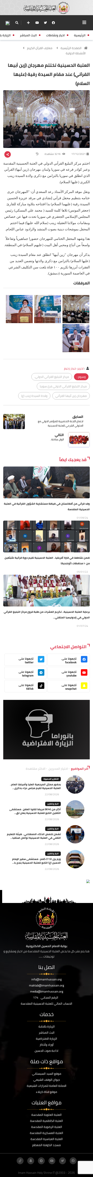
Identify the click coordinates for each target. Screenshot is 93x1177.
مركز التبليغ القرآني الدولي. (51, 377)
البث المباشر (47, 1032)
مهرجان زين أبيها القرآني (71, 396)
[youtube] (37, 23)
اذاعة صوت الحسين (46, 1051)
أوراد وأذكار (47, 1044)
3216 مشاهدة (53, 153)
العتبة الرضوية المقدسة (46, 1127)
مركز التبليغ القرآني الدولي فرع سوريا (63, 386)
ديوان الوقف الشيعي (46, 1079)
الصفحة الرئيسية (71, 48)
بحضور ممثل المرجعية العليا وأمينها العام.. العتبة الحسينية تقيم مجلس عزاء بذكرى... (35, 786)
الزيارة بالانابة (46, 1026)
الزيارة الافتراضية (46, 1038)
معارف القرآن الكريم (39, 48)
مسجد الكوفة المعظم (46, 1145)
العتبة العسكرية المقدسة (46, 1133)
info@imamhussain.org (46, 979)
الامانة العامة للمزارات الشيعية (46, 1086)
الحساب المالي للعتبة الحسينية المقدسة (46, 1003)
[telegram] (41, 1160)
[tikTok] (20, 1160)
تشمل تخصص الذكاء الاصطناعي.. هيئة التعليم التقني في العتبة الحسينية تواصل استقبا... (34, 836)
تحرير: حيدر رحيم (73, 368)
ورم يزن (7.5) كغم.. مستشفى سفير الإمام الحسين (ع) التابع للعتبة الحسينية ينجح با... (36, 860)
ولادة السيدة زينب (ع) (34, 396)
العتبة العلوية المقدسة (46, 1115)
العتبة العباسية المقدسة (46, 1139)
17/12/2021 (78, 153)
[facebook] (53, 23)
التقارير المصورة (51, 779)
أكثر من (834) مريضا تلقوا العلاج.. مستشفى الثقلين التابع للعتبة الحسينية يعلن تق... (35, 811)
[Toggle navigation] (84, 22)
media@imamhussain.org (46, 991)
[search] (17, 23)
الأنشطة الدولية (76, 53)
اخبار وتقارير (53, 804)
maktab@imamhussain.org (46, 985)
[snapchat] (30, 1160)
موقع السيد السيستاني (46, 1073)
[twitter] (45, 23)
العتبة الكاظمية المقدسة (46, 1121)
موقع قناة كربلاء (46, 1092)
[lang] (7, 23)
